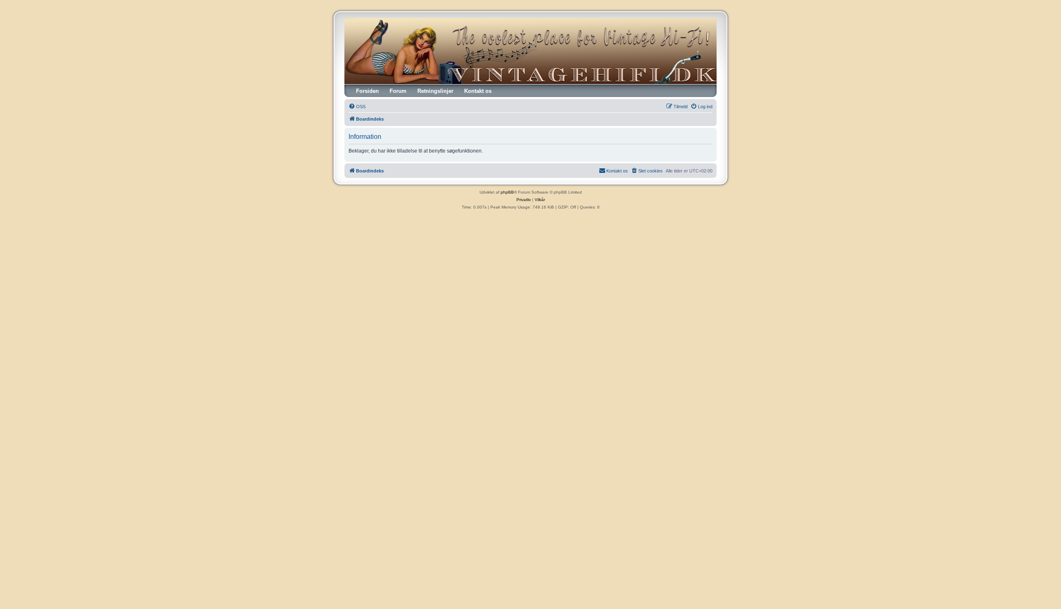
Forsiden (367, 91)
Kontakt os (478, 91)
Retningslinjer (435, 91)
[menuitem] (357, 107)
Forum (398, 91)
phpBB (507, 192)
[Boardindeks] (530, 51)
